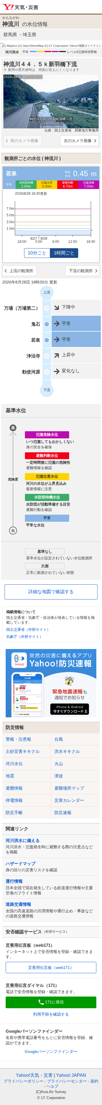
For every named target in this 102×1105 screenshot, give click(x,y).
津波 (58, 775)
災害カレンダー (69, 800)
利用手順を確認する (51, 1014)
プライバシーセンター (67, 1081)
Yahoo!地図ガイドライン (85, 45)
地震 (10, 775)
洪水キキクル (67, 751)
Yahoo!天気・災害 (21, 7)
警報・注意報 (18, 739)
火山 (58, 763)
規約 (94, 1081)
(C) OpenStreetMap (31, 45)
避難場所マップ (69, 788)
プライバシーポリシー (23, 1081)
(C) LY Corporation (56, 45)
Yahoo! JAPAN (71, 1075)
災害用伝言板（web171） (51, 967)
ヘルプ (52, 1086)
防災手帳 (14, 812)
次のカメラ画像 (78, 140)
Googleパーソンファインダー (51, 1051)
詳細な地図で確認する (51, 591)
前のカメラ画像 (24, 140)
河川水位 (14, 763)
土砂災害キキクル (23, 751)
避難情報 (14, 788)
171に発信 (54, 1002)
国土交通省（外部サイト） (28, 629)
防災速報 (62, 812)
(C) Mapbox (9, 45)
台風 (58, 739)
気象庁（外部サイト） (24, 636)
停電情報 (14, 800)
